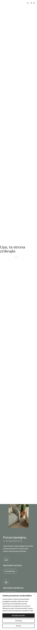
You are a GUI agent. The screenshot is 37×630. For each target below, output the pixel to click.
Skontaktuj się (10, 571)
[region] (18, 611)
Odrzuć (18, 626)
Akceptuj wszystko (18, 615)
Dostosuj (18, 621)
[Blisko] (35, 594)
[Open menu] (34, 3)
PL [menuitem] (2, 4)
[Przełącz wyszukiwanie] (27, 3)
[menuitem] (2, 4)
